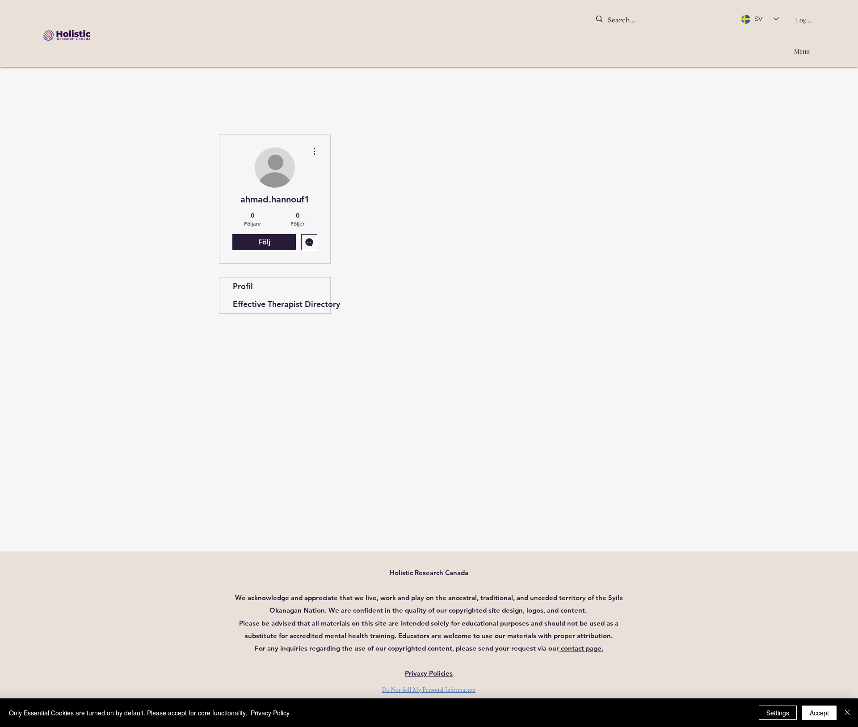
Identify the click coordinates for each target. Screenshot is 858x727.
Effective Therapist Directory (281, 304)
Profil (243, 286)
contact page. (581, 648)
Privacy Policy (270, 712)
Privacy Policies (429, 673)
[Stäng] (847, 713)
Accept (819, 712)
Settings (777, 712)
